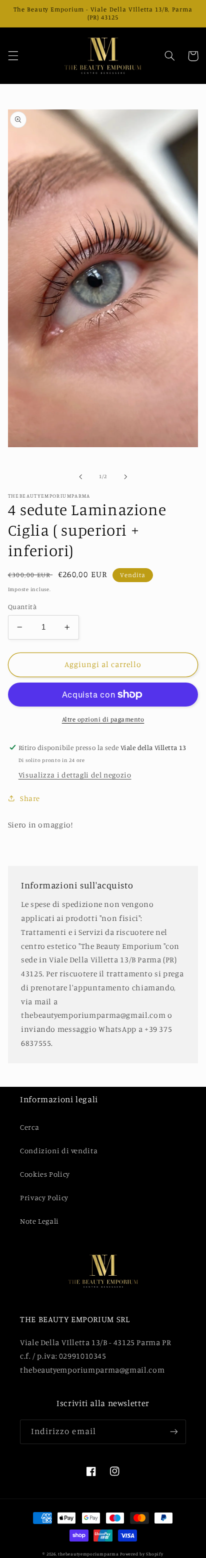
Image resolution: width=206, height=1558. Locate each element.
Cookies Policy (45, 1174)
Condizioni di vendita (59, 1150)
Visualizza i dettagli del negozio (75, 775)
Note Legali (39, 1221)
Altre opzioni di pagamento (103, 719)
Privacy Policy (44, 1197)
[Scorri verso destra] (125, 477)
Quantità (22, 607)
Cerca (29, 1127)
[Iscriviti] (174, 1432)
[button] (13, 55)
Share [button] (30, 798)
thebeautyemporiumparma (88, 1554)
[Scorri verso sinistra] (81, 477)
